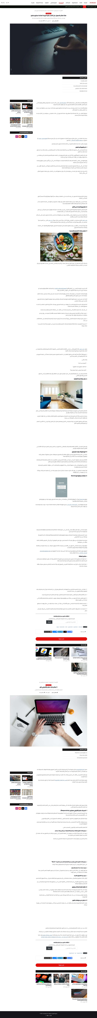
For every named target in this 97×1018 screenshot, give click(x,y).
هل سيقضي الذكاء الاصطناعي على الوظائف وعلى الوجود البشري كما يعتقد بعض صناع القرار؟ (66, 6)
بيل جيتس (50, 220)
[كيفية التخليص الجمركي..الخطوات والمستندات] (27, 120)
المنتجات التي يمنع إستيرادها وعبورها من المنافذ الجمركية (15, 125)
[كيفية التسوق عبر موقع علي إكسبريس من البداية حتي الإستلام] (27, 106)
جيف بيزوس (82, 349)
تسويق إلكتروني (53, 3)
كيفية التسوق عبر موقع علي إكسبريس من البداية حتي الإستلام (28, 112)
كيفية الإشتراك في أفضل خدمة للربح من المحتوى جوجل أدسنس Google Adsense (43, 658)
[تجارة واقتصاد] (92, 2)
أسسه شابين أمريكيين (72, 505)
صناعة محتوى (70, 627)
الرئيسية (85, 3)
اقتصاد (80, 3)
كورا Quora (82, 499)
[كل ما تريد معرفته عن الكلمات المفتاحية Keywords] (79, 652)
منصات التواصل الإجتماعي (76, 140)
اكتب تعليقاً (61, 639)
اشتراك (49, 622)
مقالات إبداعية (62, 627)
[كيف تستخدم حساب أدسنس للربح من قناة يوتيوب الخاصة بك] (61, 652)
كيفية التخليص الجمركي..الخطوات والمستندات (27, 125)
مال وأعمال (68, 3)
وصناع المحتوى (62, 103)
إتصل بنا (32, 3)
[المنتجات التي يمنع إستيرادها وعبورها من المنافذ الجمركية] (15, 120)
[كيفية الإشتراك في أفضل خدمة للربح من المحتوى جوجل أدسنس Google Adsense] (43, 652)
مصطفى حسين (54, 21)
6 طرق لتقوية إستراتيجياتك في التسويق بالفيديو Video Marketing (80, 673)
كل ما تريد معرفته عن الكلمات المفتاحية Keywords (80, 658)
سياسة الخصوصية (39, 3)
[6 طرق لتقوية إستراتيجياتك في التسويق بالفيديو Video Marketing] (79, 667)
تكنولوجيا (47, 3)
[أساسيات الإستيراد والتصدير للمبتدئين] (15, 106)
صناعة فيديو (75, 627)
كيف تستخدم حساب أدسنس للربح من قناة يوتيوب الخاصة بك (62, 658)
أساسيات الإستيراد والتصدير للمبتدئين (16, 111)
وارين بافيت (84, 220)
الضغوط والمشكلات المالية (61, 288)
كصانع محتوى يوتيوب (43, 138)
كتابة (66, 627)
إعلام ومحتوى (61, 3)
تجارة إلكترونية (75, 3)
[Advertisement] (68, 95)
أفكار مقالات (80, 627)
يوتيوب (58, 627)
